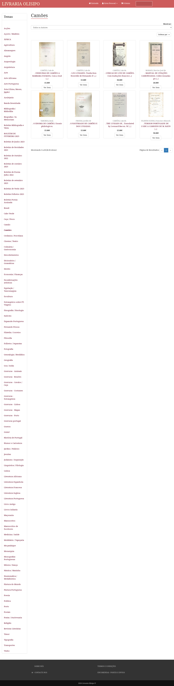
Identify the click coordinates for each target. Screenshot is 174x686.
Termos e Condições (106, 666)
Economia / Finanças (13, 274)
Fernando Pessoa (11, 327)
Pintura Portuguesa (13, 590)
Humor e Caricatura (13, 443)
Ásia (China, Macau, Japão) (13, 90)
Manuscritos (9, 520)
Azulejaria (9, 97)
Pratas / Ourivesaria (13, 617)
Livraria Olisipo (21, 4)
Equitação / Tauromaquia (10, 289)
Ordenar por (163, 34)
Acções (7, 28)
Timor (7, 634)
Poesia (7, 595)
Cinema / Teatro (11, 241)
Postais (7, 612)
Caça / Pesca (9, 219)
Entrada (94, 3)
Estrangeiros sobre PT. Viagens (14, 303)
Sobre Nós (39, 666)
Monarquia (9, 551)
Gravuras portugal (12, 421)
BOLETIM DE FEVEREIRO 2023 (11, 134)
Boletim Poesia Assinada (10, 201)
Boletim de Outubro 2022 (13, 156)
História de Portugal (13, 437)
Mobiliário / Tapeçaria (14, 540)
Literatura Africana (13, 476)
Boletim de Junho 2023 (14, 141)
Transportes (9, 645)
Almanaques (9, 50)
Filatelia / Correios (12, 332)
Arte (6, 72)
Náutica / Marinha (12, 570)
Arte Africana (10, 78)
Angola (7, 56)
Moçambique (10, 545)
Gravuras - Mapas (12, 410)
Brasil (6, 208)
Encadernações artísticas (11, 281)
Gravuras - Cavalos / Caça (13, 383)
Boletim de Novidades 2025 (14, 148)
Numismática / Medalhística (10, 577)
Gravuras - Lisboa (12, 404)
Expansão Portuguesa (14, 321)
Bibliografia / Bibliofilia (10, 110)
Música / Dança (11, 565)
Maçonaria (9, 515)
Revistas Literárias (12, 628)
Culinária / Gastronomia (10, 248)
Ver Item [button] (47, 87)
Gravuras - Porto (11, 415)
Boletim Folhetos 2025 (14, 194)
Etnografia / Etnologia (14, 310)
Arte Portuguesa (11, 83)
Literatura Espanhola (13, 482)
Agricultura (9, 45)
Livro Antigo (10, 504)
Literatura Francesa (13, 487)
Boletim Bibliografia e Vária (14, 126)
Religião (7, 623)
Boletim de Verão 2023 (14, 188)
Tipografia (8, 639)
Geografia (8, 360)
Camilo (7, 224)
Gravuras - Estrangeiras (9, 397)
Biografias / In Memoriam (10, 118)
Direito (7, 269)
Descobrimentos (11, 255)
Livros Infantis (11, 509)
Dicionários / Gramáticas (10, 261)
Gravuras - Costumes (13, 390)
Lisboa (7, 470)
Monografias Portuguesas (9, 558)
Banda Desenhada (12, 103)
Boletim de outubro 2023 (13, 165)
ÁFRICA (7, 39)
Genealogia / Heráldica (14, 354)
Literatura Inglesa (12, 493)
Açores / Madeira (11, 34)
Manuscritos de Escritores (11, 527)
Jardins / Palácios (11, 448)
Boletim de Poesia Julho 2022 (12, 173)
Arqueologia (9, 61)
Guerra (7, 426)
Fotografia (8, 349)
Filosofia (8, 338)
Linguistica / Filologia (14, 465)
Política (7, 601)
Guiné (7, 432)
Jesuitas (7, 454)
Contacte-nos (40, 672)
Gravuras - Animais (13, 371)
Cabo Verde (9, 213)
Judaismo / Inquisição (14, 459)
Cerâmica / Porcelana (13, 235)
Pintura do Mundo (12, 584)
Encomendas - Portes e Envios (111, 672)
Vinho (7, 651)
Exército (7, 315)
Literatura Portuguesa (14, 498)
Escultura (8, 296)
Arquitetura (9, 67)
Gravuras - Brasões (12, 376)
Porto (6, 606)
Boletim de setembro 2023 (13, 181)
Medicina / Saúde (11, 534)
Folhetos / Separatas (13, 343)
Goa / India (9, 365)
